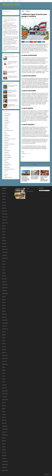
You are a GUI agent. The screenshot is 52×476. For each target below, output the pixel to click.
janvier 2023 (4, 317)
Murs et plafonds (7, 157)
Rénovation (6, 165)
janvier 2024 (4, 281)
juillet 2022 (4, 334)
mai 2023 (3, 305)
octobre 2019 (4, 432)
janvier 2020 (4, 423)
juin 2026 (3, 196)
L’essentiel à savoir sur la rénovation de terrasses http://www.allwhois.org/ (9, 24)
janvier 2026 (4, 211)
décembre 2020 (5, 390)
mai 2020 (3, 411)
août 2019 (3, 437)
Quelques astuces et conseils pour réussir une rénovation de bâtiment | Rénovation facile (10, 38)
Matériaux (6, 152)
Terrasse (6, 174)
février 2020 (4, 420)
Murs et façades (7, 155)
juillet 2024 (4, 264)
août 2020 (4, 402)
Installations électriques (9, 143)
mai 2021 (3, 376)
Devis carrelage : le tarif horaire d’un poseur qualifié (35, 177)
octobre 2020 (4, 396)
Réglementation (7, 164)
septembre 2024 (5, 258)
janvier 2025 (4, 246)
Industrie (6, 142)
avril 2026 (4, 202)
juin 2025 (3, 231)
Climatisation (7, 122)
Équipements (7, 135)
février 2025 (4, 243)
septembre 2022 (5, 328)
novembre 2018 (5, 464)
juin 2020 (3, 408)
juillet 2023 (4, 299)
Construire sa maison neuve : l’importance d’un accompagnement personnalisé (25, 178)
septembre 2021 (5, 364)
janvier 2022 (4, 352)
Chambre (6, 117)
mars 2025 (4, 240)
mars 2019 (4, 452)
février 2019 (4, 455)
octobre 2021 (4, 361)
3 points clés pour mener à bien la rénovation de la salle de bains (10, 34)
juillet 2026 (4, 193)
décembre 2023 (5, 284)
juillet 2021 (4, 370)
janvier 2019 (4, 458)
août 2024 (4, 261)
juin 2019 (3, 443)
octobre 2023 (4, 290)
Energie (6, 133)
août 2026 (4, 190)
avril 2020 (4, 414)
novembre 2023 (5, 287)
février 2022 (4, 349)
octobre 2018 (4, 467)
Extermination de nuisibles (9, 138)
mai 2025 (3, 234)
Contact (28, 188)
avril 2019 (3, 449)
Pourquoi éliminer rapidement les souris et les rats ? (13, 105)
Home (22, 11)
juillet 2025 (4, 228)
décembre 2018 (5, 461)
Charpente (6, 118)
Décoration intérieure (8, 130)
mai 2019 (3, 446)
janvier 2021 (4, 387)
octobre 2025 (4, 219)
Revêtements (7, 167)
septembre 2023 (5, 293)
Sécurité (6, 170)
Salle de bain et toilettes (9, 169)
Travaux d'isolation (8, 177)
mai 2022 (3, 340)
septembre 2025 (5, 222)
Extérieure (6, 137)
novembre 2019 (5, 429)
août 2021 (3, 367)
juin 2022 (3, 337)
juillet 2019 (4, 440)
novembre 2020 (5, 393)
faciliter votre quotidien (40, 70)
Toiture (5, 175)
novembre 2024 (5, 252)
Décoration (6, 128)
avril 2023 (3, 308)
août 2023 (3, 296)
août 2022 (4, 331)
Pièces (5, 160)
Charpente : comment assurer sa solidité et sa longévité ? (12, 91)
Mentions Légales (30, 191)
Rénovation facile (47, 474)
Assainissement (7, 113)
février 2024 (4, 278)
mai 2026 (3, 199)
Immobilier (6, 140)
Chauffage (6, 120)
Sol (5, 172)
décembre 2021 (5, 355)
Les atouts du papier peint (13, 56)
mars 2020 (4, 417)
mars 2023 (4, 311)
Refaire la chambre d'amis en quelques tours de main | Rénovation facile (10, 31)
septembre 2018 (5, 470)
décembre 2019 (4, 426)
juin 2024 (3, 267)
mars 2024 (4, 275)
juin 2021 (3, 373)
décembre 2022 (5, 320)
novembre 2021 (5, 358)
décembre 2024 (5, 249)
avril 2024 (4, 272)
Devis (5, 132)
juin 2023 (3, 302)
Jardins (5, 149)
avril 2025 (4, 237)
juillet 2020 (4, 405)
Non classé (6, 159)
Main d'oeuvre (7, 150)
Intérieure (6, 145)
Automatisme (7, 115)
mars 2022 (4, 346)
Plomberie (6, 162)
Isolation (6, 147)
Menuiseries (6, 154)
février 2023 (4, 314)
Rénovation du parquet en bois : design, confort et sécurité (13, 62)
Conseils (28, 11)
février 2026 (4, 208)
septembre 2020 (5, 399)
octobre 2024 (4, 255)
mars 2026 (4, 205)
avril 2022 (4, 343)
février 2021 (4, 384)
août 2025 (4, 225)
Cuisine (5, 125)
